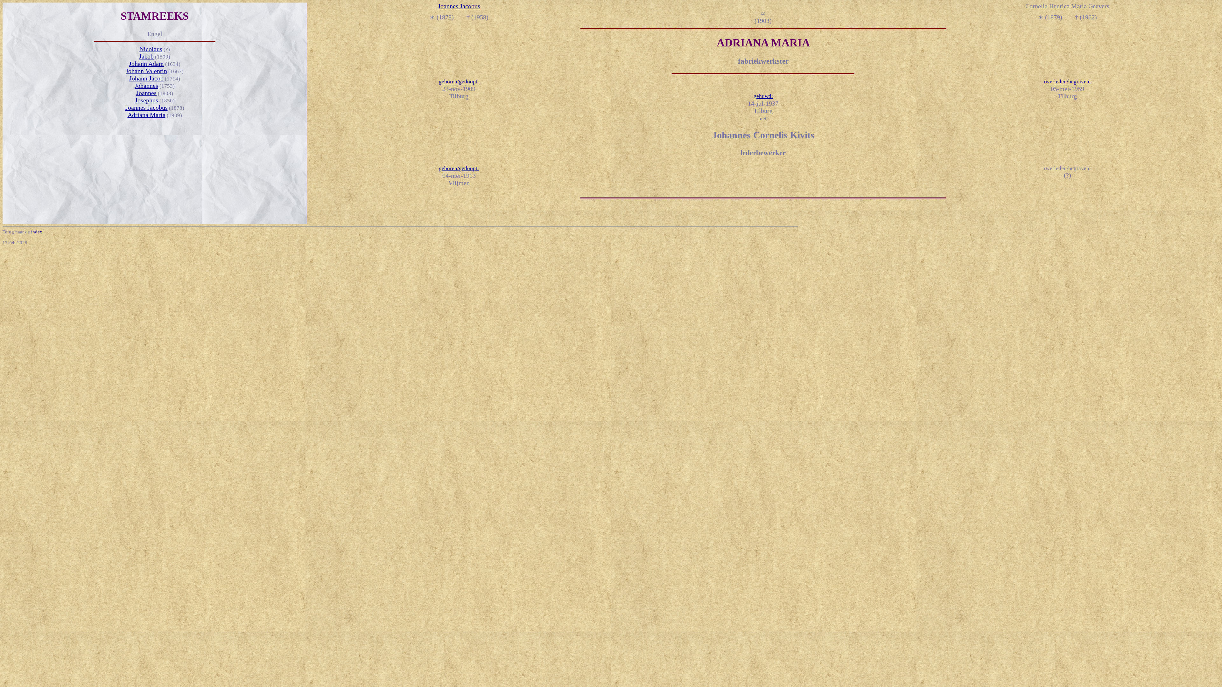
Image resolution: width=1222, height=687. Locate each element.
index (36, 231)
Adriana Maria (146, 114)
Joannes (146, 92)
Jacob (146, 56)
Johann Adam (146, 63)
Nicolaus (150, 48)
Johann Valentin (146, 70)
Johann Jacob (146, 78)
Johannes (146, 85)
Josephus (146, 100)
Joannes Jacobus (146, 107)
